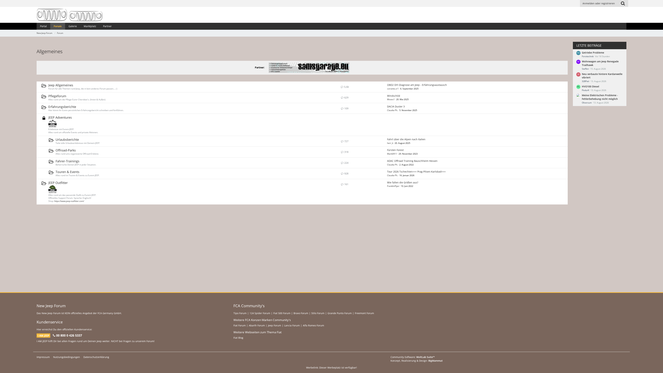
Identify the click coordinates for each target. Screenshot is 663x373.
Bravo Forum (301, 313)
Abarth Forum (257, 325)
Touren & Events (67, 172)
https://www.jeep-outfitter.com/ (69, 201)
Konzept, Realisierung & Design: (417, 360)
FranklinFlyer (393, 186)
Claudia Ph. (392, 110)
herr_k (390, 143)
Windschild (393, 95)
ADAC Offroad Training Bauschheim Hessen (412, 160)
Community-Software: (413, 357)
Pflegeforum (57, 96)
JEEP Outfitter (58, 183)
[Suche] (622, 3)
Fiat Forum (239, 325)
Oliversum (587, 102)
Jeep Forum (274, 325)
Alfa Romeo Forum (313, 325)
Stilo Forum (317, 313)
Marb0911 (392, 153)
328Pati (585, 81)
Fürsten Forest (395, 150)
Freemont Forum (364, 313)
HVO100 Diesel (590, 86)
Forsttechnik (588, 56)
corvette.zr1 (393, 88)
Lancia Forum (292, 325)
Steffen (585, 68)
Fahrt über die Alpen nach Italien (406, 139)
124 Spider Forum (260, 313)
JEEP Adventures (60, 117)
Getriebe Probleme (593, 52)
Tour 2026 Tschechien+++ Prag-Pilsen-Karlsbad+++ (416, 171)
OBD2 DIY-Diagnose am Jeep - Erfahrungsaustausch (417, 85)
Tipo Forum (240, 313)
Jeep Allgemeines (60, 85)
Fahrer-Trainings (67, 161)
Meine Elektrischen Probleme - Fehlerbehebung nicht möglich (600, 97)
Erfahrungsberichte (62, 107)
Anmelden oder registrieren (599, 3)
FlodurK (585, 90)
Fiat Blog (238, 337)
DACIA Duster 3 (396, 106)
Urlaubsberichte (67, 139)
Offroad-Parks (66, 150)
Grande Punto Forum (340, 313)
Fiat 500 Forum (281, 313)
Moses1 (391, 99)
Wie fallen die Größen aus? (402, 182)
